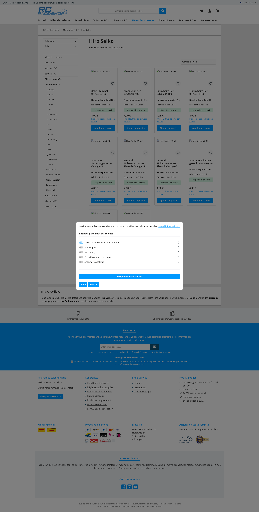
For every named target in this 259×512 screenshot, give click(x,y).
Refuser (94, 284)
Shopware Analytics (94, 262)
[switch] (81, 247)
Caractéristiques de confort (98, 257)
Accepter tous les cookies (130, 276)
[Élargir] (178, 242)
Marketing (89, 252)
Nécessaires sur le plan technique (101, 242)
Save (83, 284)
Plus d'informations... (169, 226)
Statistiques (90, 247)
